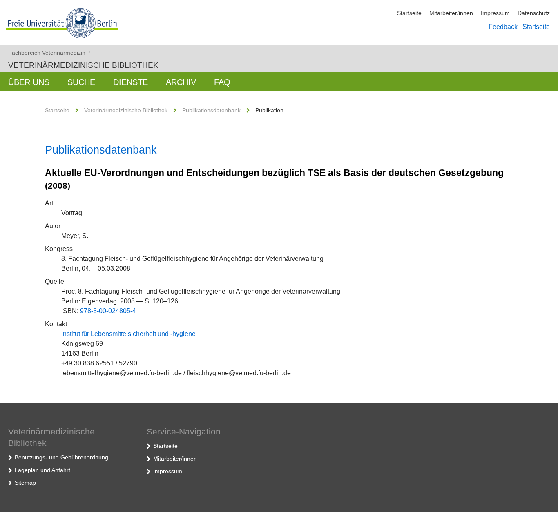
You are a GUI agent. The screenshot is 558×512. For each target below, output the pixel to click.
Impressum (495, 13)
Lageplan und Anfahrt (42, 470)
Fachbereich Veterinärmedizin (49, 53)
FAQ (222, 82)
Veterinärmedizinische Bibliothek (83, 65)
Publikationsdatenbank (211, 110)
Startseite (409, 13)
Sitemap (25, 482)
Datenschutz (534, 13)
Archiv (181, 82)
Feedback (503, 26)
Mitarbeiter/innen (451, 13)
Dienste (130, 82)
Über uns (28, 82)
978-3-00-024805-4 (108, 310)
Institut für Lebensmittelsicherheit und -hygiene (128, 333)
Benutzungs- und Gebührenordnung (61, 457)
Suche (81, 82)
